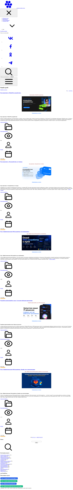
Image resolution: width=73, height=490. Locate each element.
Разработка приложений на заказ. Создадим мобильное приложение (16, 300)
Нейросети (2, 470)
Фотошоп (2, 460)
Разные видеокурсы (4, 467)
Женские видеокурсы (4, 457)
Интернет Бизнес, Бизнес (5, 339)
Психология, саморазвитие (5, 464)
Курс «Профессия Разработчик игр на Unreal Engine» (11, 486)
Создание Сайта (3, 459)
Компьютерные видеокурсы (5, 461)
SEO (1, 468)
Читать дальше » (52, 259)
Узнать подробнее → (4, 122)
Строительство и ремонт (4, 458)
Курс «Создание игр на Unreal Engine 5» (9, 478)
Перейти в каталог (3, 89)
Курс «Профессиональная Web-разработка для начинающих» (14, 231)
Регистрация (4, 31)
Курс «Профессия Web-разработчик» (8, 483)
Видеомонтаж (3, 463)
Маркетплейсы (3, 471)
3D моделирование (3, 465)
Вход (1, 31)
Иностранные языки (4, 469)
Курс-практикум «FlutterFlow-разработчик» (10, 92)
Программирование (4, 131)
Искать (12, 76)
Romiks (1, 149)
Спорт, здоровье (3, 456)
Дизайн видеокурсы (4, 462)
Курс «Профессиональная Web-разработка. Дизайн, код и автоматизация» (17, 369)
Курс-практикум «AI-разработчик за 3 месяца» (11, 161)
